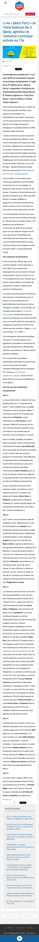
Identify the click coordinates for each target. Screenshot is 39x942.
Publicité (10, 928)
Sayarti (17, 376)
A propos (19, 928)
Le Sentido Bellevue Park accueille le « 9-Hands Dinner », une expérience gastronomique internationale (19, 867)
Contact (29, 928)
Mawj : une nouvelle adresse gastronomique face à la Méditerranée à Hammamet (20, 877)
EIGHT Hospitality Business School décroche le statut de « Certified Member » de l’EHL (18, 857)
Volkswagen (8, 314)
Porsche (25, 311)
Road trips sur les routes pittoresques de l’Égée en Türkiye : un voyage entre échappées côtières (20, 827)
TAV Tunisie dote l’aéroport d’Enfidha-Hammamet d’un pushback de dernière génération (20, 837)
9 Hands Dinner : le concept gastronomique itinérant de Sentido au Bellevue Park (20, 847)
